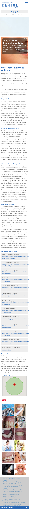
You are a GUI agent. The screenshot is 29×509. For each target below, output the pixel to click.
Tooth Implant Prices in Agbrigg (11, 486)
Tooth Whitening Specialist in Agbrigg (12, 491)
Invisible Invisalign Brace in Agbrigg (12, 504)
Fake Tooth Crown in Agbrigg (10, 496)
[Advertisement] (14, 26)
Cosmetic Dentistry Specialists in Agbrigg (13, 489)
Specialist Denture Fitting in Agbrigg (12, 499)
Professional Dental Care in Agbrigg (11, 478)
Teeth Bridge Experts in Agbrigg (11, 497)
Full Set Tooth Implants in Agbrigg (11, 483)
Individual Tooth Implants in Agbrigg (12, 481)
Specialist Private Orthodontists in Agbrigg (14, 502)
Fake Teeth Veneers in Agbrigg (11, 494)
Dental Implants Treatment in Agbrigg (12, 485)
